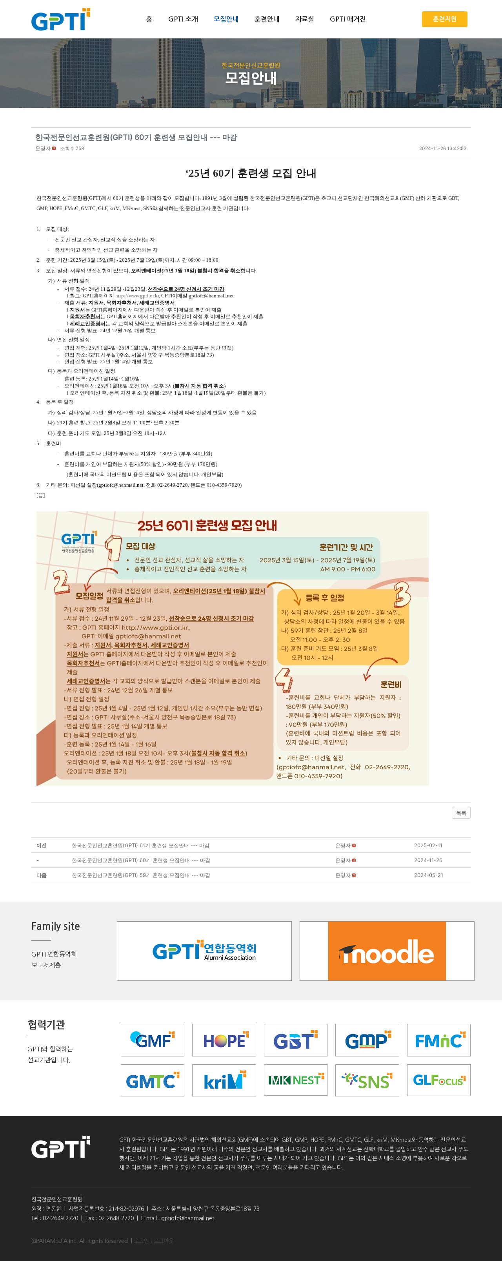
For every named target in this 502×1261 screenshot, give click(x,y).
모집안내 (226, 19)
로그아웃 (163, 1241)
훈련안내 (267, 19)
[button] (43, 148)
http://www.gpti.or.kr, (137, 296)
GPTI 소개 (183, 19)
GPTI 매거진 (348, 19)
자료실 (304, 19)
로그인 (141, 1241)
